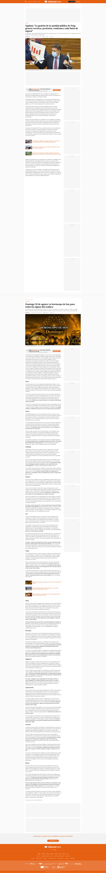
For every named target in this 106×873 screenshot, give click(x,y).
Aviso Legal (45, 858)
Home (26, 5)
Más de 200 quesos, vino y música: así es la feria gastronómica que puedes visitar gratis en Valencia (46, 594)
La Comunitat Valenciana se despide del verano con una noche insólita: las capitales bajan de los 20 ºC (45, 588)
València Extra (27, 36)
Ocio (28, 299)
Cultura (60, 853)
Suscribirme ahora (53, 840)
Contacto (33, 858)
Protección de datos (52, 858)
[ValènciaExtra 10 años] (53, 1)
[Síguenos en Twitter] (33, 1)
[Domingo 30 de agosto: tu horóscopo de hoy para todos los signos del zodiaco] (28, 582)
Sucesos (64, 853)
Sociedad (56, 853)
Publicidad (66, 858)
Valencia (39, 853)
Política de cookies (60, 858)
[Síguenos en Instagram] (34, 1)
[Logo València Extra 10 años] (53, 847)
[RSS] (36, 1)
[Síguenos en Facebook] (31, 1)
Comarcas (43, 853)
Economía (51, 853)
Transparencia (72, 858)
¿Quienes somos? (39, 858)
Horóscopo (27, 301)
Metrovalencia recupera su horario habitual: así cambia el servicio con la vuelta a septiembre (46, 147)
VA (37, 1)
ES (39, 1)
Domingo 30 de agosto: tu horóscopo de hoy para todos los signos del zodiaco (47, 582)
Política (48, 853)
